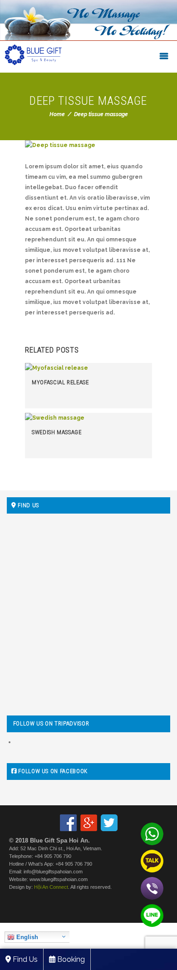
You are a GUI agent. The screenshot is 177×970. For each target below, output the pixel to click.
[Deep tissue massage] (88, 145)
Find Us (24, 959)
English (26, 937)
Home (57, 114)
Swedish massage (57, 432)
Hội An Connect (51, 887)
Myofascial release (60, 382)
